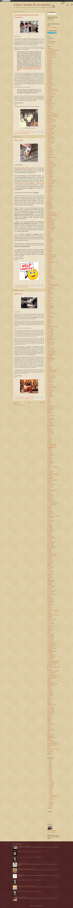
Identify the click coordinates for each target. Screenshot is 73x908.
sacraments (49, 598)
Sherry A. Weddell (50, 626)
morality (48, 456)
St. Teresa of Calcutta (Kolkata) (52, 670)
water (48, 733)
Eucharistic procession (51, 256)
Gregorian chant (50, 316)
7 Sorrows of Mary (50, 55)
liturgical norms (49, 409)
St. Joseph (35, 98)
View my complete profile (51, 832)
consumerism (49, 173)
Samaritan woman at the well (52, 610)
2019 (49, 770)
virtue (48, 726)
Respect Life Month (50, 585)
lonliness (48, 410)
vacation (48, 723)
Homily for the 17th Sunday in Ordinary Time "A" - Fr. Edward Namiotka (29, 891)
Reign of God (49, 574)
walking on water (50, 730)
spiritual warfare (50, 646)
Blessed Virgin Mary (50, 121)
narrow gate (49, 472)
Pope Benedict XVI (50, 542)
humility (48, 345)
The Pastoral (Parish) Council (22, 863)
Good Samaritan (50, 306)
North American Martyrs (51, 490)
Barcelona (49, 105)
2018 (49, 772)
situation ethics (49, 636)
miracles (48, 442)
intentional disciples (50, 358)
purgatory (48, 568)
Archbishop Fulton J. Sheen (52, 90)
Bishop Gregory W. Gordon (51, 115)
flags (48, 280)
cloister (48, 160)
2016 (49, 775)
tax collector (49, 689)
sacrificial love (49, 604)
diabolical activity (50, 212)
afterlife (48, 68)
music (48, 468)
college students (50, 163)
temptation (49, 692)
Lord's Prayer (49, 412)
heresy (48, 325)
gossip (48, 309)
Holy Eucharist (49, 329)
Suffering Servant (50, 682)
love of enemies (50, 415)
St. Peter (48, 669)
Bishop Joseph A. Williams (51, 116)
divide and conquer (50, 224)
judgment (48, 380)
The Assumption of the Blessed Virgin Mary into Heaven (27, 885)
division (48, 231)
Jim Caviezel (49, 373)
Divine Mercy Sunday (50, 227)
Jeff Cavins (49, 365)
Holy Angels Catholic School (52, 326)
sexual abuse (49, 622)
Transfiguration (49, 707)
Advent (48, 67)
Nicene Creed (49, 487)
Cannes (48, 135)
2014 (49, 778)
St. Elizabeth (49, 649)
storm (48, 679)
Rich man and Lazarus (51, 590)
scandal (48, 613)
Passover (48, 519)
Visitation (48, 727)
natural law (49, 478)
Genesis (48, 294)
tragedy (48, 705)
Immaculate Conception (51, 351)
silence (48, 630)
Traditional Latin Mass (51, 704)
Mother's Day (49, 462)
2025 (49, 761)
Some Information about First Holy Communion (54, 796)
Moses (48, 459)
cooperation (49, 179)
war (47, 731)
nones (48, 488)
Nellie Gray (49, 482)
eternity (48, 253)
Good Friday (49, 303)
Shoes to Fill (18, 140)
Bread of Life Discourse (51, 125)
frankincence (49, 287)
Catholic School (50, 141)
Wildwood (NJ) (49, 740)
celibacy (48, 144)
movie (48, 465)
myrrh (48, 469)
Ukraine (48, 720)
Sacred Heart (49, 600)
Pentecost (49, 527)
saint (48, 606)
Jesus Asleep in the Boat (51, 370)
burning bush (49, 129)
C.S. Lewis (49, 131)
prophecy (48, 564)
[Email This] (38, 132)
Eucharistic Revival (50, 257)
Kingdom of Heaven (50, 386)
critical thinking (49, 190)
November (51, 783)
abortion (48, 58)
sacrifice (48, 603)
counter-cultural (49, 183)
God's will (48, 299)
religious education (50, 580)
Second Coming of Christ (51, 614)
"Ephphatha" (49, 48)
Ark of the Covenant (50, 93)
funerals (48, 291)
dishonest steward (50, 222)
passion (48, 514)
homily (30, 328)
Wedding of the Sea (50, 737)
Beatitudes (49, 108)
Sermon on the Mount (50, 619)
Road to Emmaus (50, 591)
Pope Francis (28, 398)
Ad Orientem (49, 63)
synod (48, 686)
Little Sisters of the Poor (51, 406)
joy (47, 374)
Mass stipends (49, 429)
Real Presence (49, 571)
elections (48, 243)
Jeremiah (48, 367)
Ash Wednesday (50, 96)
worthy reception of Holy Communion (53, 749)
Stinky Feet (18, 293)
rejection (48, 575)
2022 (49, 766)
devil (48, 209)
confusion (49, 169)
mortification (49, 458)
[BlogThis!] (39, 132)
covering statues (50, 186)
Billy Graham (49, 112)
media (48, 435)
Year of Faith (49, 751)
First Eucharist (19, 133)
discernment (49, 218)
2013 (49, 780)
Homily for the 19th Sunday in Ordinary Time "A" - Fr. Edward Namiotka (29, 857)
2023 (49, 764)
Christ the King (49, 150)
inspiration (49, 357)
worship (48, 747)
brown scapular (49, 128)
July (50, 789)
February (51, 803)
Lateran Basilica (50, 396)
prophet (48, 565)
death (48, 203)
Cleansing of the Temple (51, 157)
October (50, 784)
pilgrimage (49, 535)
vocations (25, 287)
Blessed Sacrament (50, 119)
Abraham (48, 60)
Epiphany (48, 248)
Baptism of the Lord (50, 103)
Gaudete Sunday (50, 293)
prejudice (48, 552)
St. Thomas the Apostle (51, 675)
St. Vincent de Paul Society (52, 676)
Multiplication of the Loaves (51, 466)
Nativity (48, 475)
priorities (48, 558)
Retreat (48, 588)
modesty (48, 450)
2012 (49, 806)
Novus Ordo (49, 491)
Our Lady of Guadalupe (51, 504)
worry (48, 746)
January (50, 804)
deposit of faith (49, 206)
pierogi (48, 533)
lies (47, 403)
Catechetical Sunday (50, 138)
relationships (49, 577)
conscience (49, 170)
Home (29, 402)
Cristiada (48, 189)
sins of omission (50, 633)
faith (48, 264)
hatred (48, 319)
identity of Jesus (50, 348)
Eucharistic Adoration (50, 254)
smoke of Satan (50, 638)
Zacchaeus (49, 754)
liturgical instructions (18, 317)
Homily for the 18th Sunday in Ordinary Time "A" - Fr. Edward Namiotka (29, 880)
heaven (48, 322)
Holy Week (49, 336)
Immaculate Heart (50, 352)
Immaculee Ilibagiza (50, 354)
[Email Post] (36, 285)
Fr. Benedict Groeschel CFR (52, 284)
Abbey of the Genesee (51, 57)
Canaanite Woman (50, 132)
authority (48, 99)
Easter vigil (49, 241)
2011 (49, 808)
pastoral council (50, 520)
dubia (48, 235)
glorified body (49, 297)
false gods (49, 265)
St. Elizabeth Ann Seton (51, 651)
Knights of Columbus (24, 183)
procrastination (49, 561)
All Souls (48, 73)
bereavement (49, 109)
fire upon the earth (50, 277)
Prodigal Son (49, 562)
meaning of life (49, 434)
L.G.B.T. (48, 389)
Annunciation (49, 83)
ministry (48, 441)
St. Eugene (49, 652)
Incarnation (49, 355)
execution (49, 260)
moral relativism (50, 455)
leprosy (48, 402)
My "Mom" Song (50, 20)
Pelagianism (49, 524)
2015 (49, 777)
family (48, 267)
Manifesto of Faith (50, 419)
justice (48, 383)
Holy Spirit (49, 332)
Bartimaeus (49, 106)
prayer (48, 549)
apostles (48, 87)
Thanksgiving (49, 694)
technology (49, 691)
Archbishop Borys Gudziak (51, 89)
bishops (48, 118)
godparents (49, 300)
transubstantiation (50, 708)
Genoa (48, 296)
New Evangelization (50, 484)
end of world (49, 247)
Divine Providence (50, 228)
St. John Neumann (50, 655)
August (50, 787)
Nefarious (48, 481)
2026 (49, 759)
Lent (48, 400)
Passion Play (49, 517)
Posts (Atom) (20, 404)
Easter (48, 237)
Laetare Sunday (50, 390)
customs (48, 199)
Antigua (48, 86)
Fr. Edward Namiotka (52, 830)
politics (48, 539)
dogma (48, 234)
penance (48, 526)
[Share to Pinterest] (43, 132)
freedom (48, 290)
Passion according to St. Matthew (53, 516)
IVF (48, 364)
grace (48, 310)
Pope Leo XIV (49, 545)
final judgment (49, 275)
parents (48, 510)
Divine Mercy (49, 225)
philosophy (49, 532)
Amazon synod (49, 76)
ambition (48, 77)
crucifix (48, 193)
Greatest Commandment (51, 313)
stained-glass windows (51, 678)
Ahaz (48, 70)
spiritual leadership (50, 645)
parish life (27, 133)
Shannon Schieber (50, 623)
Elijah (48, 244)
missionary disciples (50, 445)
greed (48, 315)
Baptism (48, 102)
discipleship (49, 221)
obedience (49, 494)
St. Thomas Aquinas (50, 672)
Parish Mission (49, 513)
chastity (48, 148)
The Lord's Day (49, 695)
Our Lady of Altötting (50, 501)
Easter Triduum (49, 240)
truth (48, 717)
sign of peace (49, 629)
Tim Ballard (49, 698)
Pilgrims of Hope (50, 536)
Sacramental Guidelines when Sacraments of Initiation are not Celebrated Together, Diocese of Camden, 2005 (29, 69)
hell (47, 323)
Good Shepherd (49, 307)
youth (48, 753)
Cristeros (48, 187)
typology (48, 718)
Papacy (48, 507)
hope (48, 341)
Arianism (48, 92)
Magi (48, 416)
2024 (49, 762)
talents (48, 688)
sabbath (48, 597)
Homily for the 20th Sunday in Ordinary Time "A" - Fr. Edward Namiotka (29, 851)
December (51, 781)
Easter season (49, 238)
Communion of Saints (50, 164)
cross (48, 192)
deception (49, 205)
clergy (48, 158)
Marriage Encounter (50, 425)
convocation (49, 177)
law (47, 397)
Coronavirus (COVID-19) (51, 180)
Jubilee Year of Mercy (51, 377)
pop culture (49, 540)
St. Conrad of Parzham (51, 648)
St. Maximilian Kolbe (50, 664)
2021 (49, 767)
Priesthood (49, 556)
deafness (48, 202)
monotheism (49, 453)
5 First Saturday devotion (51, 54)
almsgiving (49, 74)
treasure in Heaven (50, 711)
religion (48, 578)
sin (47, 632)
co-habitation (49, 161)
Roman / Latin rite (50, 594)
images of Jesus (50, 349)
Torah (48, 701)
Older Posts (42, 402)
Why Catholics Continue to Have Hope (24, 846)
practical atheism (50, 548)
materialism (49, 431)
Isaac (48, 361)
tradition (48, 702)
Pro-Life (48, 559)
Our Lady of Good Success (51, 503)
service (32, 398)
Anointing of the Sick (50, 84)
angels (48, 80)
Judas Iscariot (49, 378)
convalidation (49, 174)
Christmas (49, 151)
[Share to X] (40, 132)
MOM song (49, 452)
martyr (48, 426)
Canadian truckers (50, 134)
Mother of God (49, 461)
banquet (48, 100)
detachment (49, 208)
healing (48, 320)
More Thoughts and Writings (52, 27)
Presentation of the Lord (51, 555)
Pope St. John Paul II (50, 546)
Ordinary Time (49, 498)
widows (48, 739)
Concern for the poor (50, 166)
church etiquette (50, 154)
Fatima (48, 271)
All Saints (49, 71)
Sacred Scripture (50, 601)
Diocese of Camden (50, 43)
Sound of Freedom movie (51, 642)
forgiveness (49, 281)
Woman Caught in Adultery (51, 743)
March (50, 801)
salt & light (49, 607)
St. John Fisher (49, 654)
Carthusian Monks (50, 137)
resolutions (49, 584)
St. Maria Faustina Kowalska (52, 662)
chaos (48, 145)
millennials (49, 439)
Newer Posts (16, 402)
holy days (49, 328)
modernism (49, 449)
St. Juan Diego (49, 659)
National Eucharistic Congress (52, 474)
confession (49, 167)
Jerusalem (49, 368)
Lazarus (48, 399)
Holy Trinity (49, 335)
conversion (49, 176)
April (50, 794)
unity (48, 721)
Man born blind (49, 418)
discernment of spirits (50, 219)
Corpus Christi (49, 182)
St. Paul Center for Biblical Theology (53, 667)
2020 (49, 769)
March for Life (49, 422)
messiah (48, 438)
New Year (48, 485)
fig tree (48, 274)
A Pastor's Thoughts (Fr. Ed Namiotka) (32, 4)
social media (49, 639)
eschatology (49, 250)
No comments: (32, 285)
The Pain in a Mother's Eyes (22, 897)
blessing (48, 122)
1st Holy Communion (50, 51)
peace (48, 523)
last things (49, 394)
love (48, 413)
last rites (48, 393)
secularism (49, 616)
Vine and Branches (50, 724)
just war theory (49, 381)
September (51, 786)
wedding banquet (50, 736)
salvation (48, 609)
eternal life (49, 251)
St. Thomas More (50, 673)
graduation (49, 312)
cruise (48, 196)
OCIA (48, 497)
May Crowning (49, 432)
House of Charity (50, 342)
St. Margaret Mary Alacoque (52, 661)
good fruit (48, 304)
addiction (48, 64)
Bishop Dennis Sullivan (23, 168)
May (50, 792)
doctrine (48, 232)
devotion (48, 211)
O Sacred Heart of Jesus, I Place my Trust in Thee (26, 868)
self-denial (49, 617)
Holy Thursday (19, 398)
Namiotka (23, 133)
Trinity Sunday (49, 714)
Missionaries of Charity (51, 444)
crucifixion (49, 195)
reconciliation (49, 572)
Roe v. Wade (49, 593)
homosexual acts (50, 339)
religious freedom (50, 581)
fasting (48, 268)
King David (49, 384)
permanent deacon (50, 529)
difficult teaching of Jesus (51, 215)
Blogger (41, 905)
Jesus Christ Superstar (51, 371)
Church (48, 153)
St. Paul (48, 665)
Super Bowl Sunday (50, 685)
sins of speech (49, 635)
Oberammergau (49, 495)
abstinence (49, 61)
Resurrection (49, 587)
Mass (48, 428)
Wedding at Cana (50, 734)
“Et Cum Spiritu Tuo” (21, 874)
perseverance (49, 530)
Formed (48, 283)
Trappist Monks (49, 710)
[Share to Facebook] (41, 132)
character (48, 147)
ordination (49, 500)
